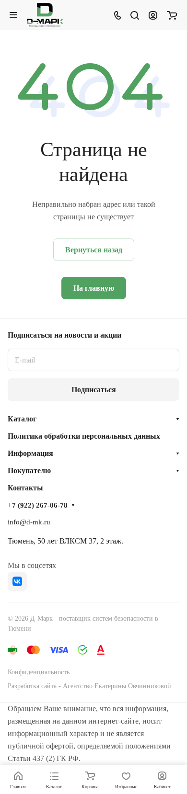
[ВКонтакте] (17, 581)
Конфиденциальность (39, 672)
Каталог (22, 419)
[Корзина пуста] (172, 15)
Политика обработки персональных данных (84, 436)
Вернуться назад (93, 250)
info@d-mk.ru (29, 522)
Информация (30, 453)
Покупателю (29, 470)
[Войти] (153, 15)
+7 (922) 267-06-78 (38, 505)
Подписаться (93, 390)
